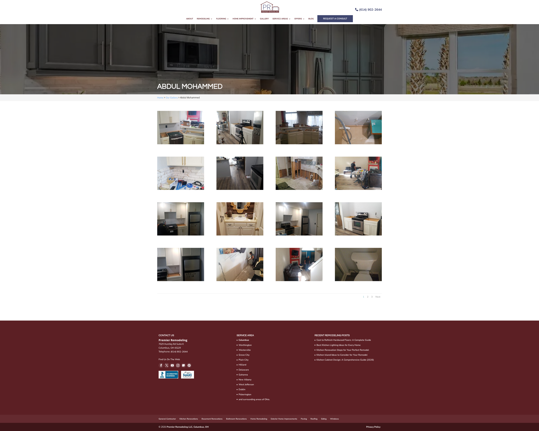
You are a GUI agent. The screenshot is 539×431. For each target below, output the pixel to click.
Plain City (243, 359)
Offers (298, 19)
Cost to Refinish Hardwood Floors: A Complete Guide (344, 340)
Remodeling (203, 19)
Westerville (245, 350)
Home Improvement (243, 19)
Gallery (264, 19)
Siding (323, 419)
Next (377, 296)
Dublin (242, 389)
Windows (334, 419)
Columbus (244, 340)
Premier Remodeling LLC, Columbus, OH (188, 426)
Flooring (221, 19)
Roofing (313, 419)
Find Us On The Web (169, 359)
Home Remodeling (258, 419)
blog (311, 19)
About (189, 19)
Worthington (245, 345)
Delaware (244, 369)
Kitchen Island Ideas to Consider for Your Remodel (342, 354)
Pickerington (245, 394)
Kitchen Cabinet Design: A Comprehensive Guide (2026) (345, 359)
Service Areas (280, 19)
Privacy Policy (373, 426)
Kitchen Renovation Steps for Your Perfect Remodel (343, 350)
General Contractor (167, 419)
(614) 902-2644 (370, 10)
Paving (304, 419)
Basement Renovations (212, 419)
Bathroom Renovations (236, 419)
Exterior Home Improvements (284, 419)
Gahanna (243, 374)
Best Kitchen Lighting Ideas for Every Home (339, 345)
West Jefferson (246, 384)
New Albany (245, 379)
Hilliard (242, 364)
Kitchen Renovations (189, 419)
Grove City (244, 354)
